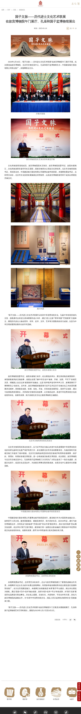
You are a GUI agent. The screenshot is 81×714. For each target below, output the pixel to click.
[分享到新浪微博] (70, 619)
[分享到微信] (74, 619)
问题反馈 (57, 619)
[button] (78, 552)
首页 (2, 10)
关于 (8, 10)
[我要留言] (79, 686)
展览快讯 (22, 10)
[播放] (67, 28)
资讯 (14, 10)
